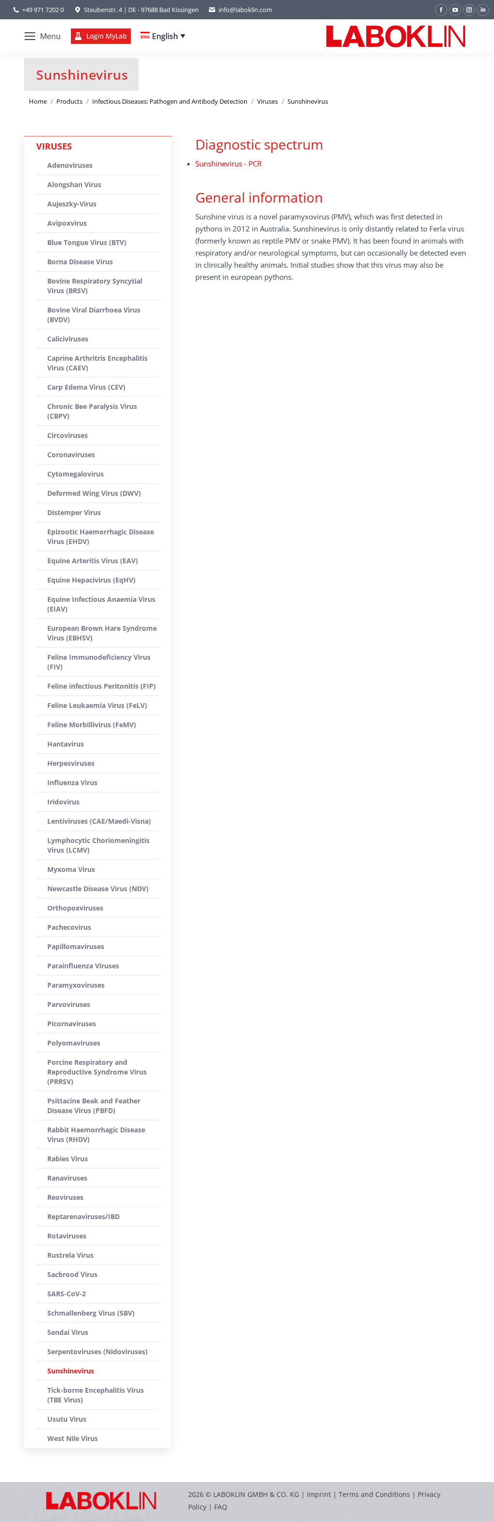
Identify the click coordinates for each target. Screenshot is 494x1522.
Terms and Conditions (375, 1494)
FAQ (220, 1506)
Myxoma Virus (71, 869)
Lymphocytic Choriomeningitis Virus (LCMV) (98, 845)
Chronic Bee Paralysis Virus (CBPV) (92, 411)
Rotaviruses (66, 1235)
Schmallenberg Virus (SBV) (91, 1313)
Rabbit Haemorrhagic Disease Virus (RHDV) (96, 1134)
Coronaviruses (71, 454)
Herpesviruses (71, 763)
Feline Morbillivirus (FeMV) (91, 724)
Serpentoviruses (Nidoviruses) (97, 1351)
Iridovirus (63, 801)
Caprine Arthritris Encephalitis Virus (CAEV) (97, 362)
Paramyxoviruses (76, 985)
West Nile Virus (72, 1438)
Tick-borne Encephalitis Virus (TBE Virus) (95, 1395)
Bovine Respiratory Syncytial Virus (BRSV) (94, 285)
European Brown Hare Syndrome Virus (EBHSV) (102, 633)
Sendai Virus (67, 1332)
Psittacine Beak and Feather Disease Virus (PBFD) (93, 1105)
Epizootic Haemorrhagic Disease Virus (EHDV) (100, 536)
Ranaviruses (67, 1177)
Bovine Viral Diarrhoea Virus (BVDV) (93, 314)
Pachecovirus (69, 927)
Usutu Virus (66, 1419)
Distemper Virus (74, 512)
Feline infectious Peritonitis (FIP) (101, 686)
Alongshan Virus (74, 184)
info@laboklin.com (245, 9)
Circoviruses (67, 435)
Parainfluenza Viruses (83, 965)
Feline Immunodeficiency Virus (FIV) (99, 661)
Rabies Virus (67, 1158)
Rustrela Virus (70, 1255)
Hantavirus (65, 743)
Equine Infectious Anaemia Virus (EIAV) (101, 604)
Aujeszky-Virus (71, 203)
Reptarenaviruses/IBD (83, 1216)
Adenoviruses (70, 165)
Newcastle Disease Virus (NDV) (98, 888)
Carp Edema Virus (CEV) (86, 387)
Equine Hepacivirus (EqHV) (91, 579)
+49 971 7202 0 (43, 9)
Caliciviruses (67, 338)
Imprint (319, 1494)
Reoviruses (65, 1197)
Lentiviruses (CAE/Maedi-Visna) (99, 821)
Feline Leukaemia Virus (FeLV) (97, 705)
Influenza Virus (72, 782)
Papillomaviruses (75, 946)
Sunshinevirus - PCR (228, 163)
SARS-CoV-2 (66, 1293)
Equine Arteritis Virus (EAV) (92, 560)
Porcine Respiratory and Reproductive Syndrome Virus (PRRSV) (97, 1072)
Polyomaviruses (73, 1042)
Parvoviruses (68, 1004)
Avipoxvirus (67, 223)
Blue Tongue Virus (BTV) (86, 242)
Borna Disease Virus (80, 261)
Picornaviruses (71, 1023)
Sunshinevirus (70, 1370)
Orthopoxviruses (75, 907)
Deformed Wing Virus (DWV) (94, 493)
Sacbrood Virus (72, 1274)
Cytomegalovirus (75, 473)
